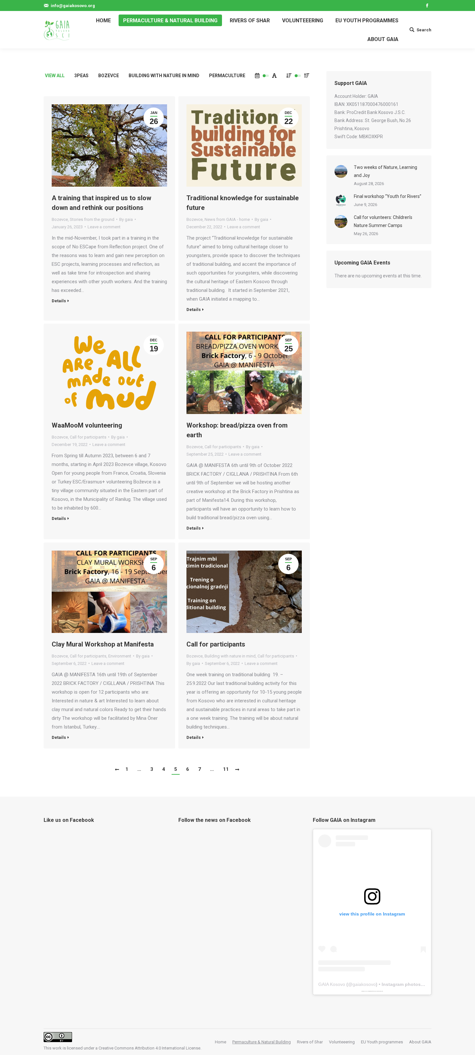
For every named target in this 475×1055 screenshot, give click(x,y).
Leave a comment (104, 226)
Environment (119, 656)
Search (424, 29)
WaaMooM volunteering (87, 425)
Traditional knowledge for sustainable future (242, 203)
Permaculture (227, 75)
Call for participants (88, 437)
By (126, 219)
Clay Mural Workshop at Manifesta (103, 644)
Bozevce (108, 75)
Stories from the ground (92, 219)
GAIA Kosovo (331, 984)
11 (226, 769)
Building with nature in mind (164, 75)
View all (55, 75)
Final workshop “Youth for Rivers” (387, 196)
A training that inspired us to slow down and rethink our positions (101, 203)
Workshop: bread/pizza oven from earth (237, 430)
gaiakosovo (364, 984)
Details (59, 300)
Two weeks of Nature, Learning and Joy (385, 171)
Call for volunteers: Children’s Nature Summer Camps (383, 221)
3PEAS (81, 75)
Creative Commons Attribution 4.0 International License (149, 1048)
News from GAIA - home (227, 219)
